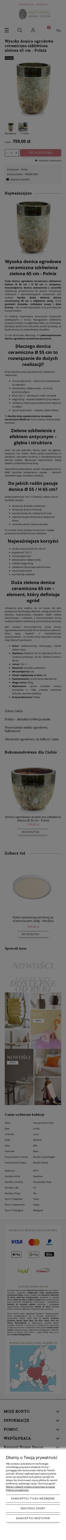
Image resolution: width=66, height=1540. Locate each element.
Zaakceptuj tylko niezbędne (33, 1498)
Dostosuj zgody (33, 1508)
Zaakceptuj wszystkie (33, 1518)
